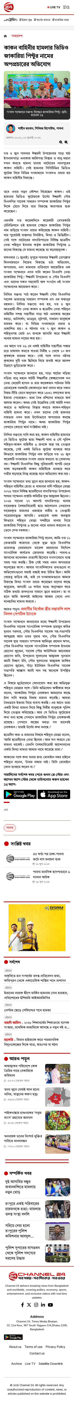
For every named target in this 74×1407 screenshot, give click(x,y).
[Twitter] (29, 1305)
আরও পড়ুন (19, 1059)
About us (15, 1347)
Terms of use (33, 1347)
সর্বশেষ (14, 962)
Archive (16, 1364)
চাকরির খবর (62, 20)
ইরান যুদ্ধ (27, 20)
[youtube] (50, 1305)
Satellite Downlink (51, 1364)
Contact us (37, 1353)
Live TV (30, 1364)
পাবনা (9, 827)
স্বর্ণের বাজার (43, 20)
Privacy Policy (55, 1347)
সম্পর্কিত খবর (19, 1174)
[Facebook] (22, 1305)
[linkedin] (43, 1305)
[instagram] (36, 1305)
